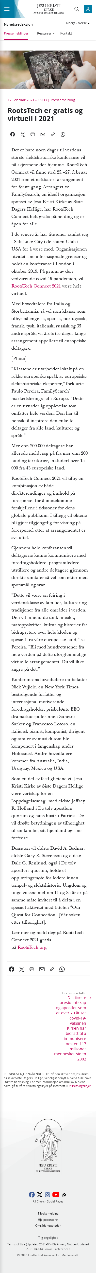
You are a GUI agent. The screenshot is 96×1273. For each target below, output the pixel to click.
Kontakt (66, 33)
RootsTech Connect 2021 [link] (36, 286)
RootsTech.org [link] (31, 947)
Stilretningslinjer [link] (80, 1086)
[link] (12, 969)
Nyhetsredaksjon (18, 24)
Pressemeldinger (16, 33)
